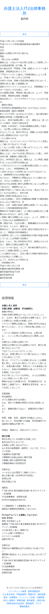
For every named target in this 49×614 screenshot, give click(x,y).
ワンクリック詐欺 (27, 597)
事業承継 (21, 600)
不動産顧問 (21, 594)
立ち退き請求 (9, 594)
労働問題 (41, 597)
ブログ (38, 603)
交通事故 (13, 597)
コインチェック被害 (17, 591)
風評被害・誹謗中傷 (36, 600)
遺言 (6, 597)
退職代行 (32, 594)
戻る (24, 34)
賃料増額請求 (34, 591)
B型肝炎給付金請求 (15, 603)
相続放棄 (42, 594)
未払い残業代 (9, 600)
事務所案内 (24, 606)
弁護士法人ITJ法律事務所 (24, 11)
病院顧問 (30, 603)
